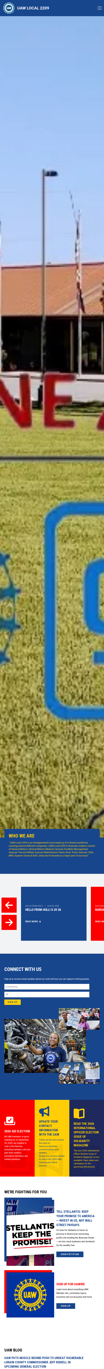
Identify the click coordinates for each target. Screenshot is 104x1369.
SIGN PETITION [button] (70, 1254)
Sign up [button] (66, 1306)
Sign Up (12, 1002)
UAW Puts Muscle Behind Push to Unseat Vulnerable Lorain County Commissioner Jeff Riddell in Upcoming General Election (44, 1362)
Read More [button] (39, 921)
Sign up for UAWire (70, 1284)
